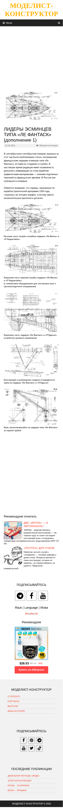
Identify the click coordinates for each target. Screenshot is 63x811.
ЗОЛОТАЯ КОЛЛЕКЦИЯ (19, 780)
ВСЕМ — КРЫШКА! (17, 790)
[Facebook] (31, 596)
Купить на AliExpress (31, 669)
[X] (31, 748)
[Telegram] (20, 596)
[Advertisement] (31, 57)
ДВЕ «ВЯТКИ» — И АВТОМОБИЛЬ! (36, 524)
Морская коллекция (49, 145)
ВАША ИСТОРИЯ (16, 711)
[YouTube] (43, 596)
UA (36, 613)
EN (31, 613)
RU (26, 613)
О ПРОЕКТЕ (14, 696)
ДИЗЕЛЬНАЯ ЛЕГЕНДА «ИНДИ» (24, 776)
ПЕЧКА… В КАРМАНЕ (18, 785)
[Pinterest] (31, 740)
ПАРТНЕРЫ (13, 701)
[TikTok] (39, 748)
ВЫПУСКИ (13, 706)
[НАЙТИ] (59, 22)
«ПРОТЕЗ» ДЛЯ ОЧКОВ (39, 548)
